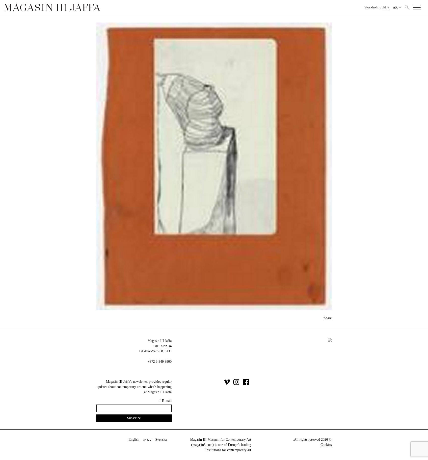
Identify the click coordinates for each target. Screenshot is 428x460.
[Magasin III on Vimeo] (227, 384)
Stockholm (371, 7)
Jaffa (385, 7)
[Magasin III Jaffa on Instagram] (236, 384)
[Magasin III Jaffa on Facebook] (246, 384)
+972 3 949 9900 (160, 361)
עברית (147, 439)
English (134, 439)
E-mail (165, 401)
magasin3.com (202, 445)
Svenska (161, 439)
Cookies (326, 445)
